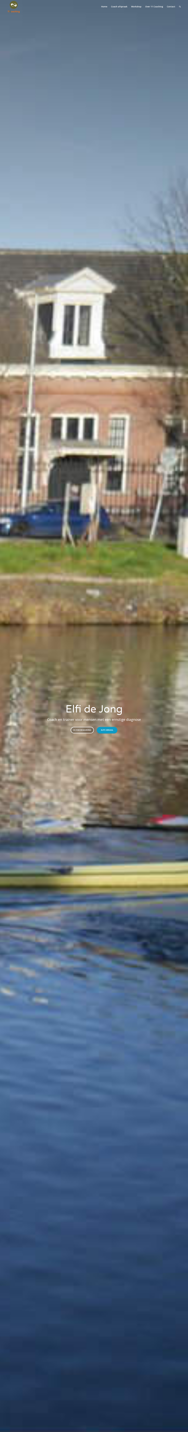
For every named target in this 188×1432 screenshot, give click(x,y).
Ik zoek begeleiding (82, 730)
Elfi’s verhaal (107, 730)
